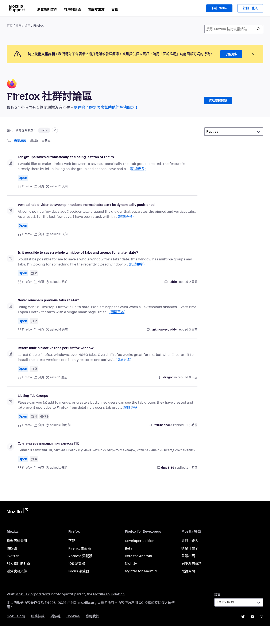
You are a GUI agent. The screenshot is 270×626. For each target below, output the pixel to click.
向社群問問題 (218, 100)
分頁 (41, 186)
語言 (217, 594)
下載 (71, 541)
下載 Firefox (219, 8)
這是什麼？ (189, 548)
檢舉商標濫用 (17, 541)
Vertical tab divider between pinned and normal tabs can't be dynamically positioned (86, 205)
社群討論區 (72, 10)
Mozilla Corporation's (32, 594)
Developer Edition (139, 541)
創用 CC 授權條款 (144, 603)
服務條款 (38, 616)
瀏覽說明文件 (47, 10)
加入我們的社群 (18, 564)
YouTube (252, 616)
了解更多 (231, 54)
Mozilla (17, 511)
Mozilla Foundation (109, 594)
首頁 (10, 25)
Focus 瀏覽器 (78, 571)
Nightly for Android (141, 571)
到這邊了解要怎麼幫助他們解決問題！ (106, 107)
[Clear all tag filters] (55, 130)
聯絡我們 (92, 616)
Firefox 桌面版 (79, 548)
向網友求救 (96, 10)
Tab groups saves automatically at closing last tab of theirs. (66, 157)
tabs (44, 130)
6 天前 (193, 377)
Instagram (261, 616)
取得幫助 (188, 571)
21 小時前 (191, 425)
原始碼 (12, 548)
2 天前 (193, 282)
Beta (128, 548)
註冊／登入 (250, 8)
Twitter (13, 556)
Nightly (131, 564)
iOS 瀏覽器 (76, 564)
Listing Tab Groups (33, 396)
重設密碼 (188, 556)
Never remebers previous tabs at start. (49, 300)
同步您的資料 (191, 564)
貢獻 (114, 10)
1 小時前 (191, 468)
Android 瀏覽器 (80, 556)
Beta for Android (138, 556)
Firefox (27, 186)
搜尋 (258, 29)
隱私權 (55, 616)
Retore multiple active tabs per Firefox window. (56, 348)
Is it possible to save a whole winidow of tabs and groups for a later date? (78, 252)
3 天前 (193, 329)
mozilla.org (16, 616)
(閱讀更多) (138, 169)
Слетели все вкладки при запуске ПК (48, 443)
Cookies (73, 616)
